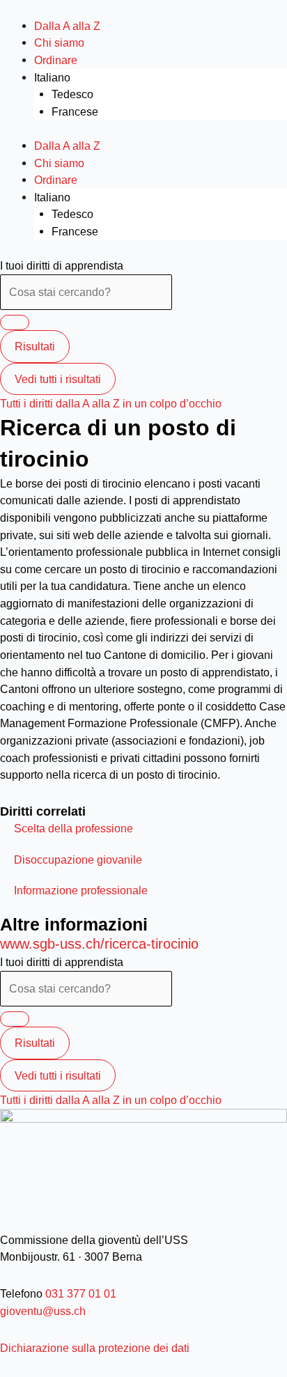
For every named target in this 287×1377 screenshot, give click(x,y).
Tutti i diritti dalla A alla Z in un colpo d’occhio (111, 403)
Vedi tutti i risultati (58, 379)
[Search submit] (14, 322)
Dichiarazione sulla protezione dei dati (94, 1347)
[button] (73, 828)
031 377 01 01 (79, 1293)
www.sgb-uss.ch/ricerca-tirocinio (99, 943)
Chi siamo (59, 42)
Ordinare (55, 60)
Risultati (35, 346)
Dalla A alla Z (67, 26)
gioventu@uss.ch (43, 1311)
